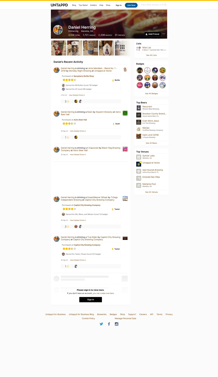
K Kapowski (92, 148)
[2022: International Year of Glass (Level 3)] (139, 78)
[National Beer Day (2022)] (155, 85)
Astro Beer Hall (80, 120)
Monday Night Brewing (80, 71)
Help (101, 5)
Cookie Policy (88, 318)
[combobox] (154, 5)
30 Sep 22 (64, 131)
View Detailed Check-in (77, 95)
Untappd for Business (55, 314)
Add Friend (153, 34)
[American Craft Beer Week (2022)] (139, 85)
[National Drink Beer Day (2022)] (139, 70)
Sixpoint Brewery (104, 112)
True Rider (92, 237)
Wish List (146, 47)
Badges (113, 314)
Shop (108, 5)
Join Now (131, 5)
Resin (89, 112)
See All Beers (151, 143)
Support (132, 314)
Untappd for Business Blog (81, 314)
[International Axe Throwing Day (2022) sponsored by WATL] (162, 78)
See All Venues (151, 192)
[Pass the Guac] (147, 78)
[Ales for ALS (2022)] (147, 85)
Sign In (119, 5)
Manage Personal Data (125, 318)
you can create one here (103, 293)
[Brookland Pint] (147, 70)
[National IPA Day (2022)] (162, 70)
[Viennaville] (155, 78)
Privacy (169, 314)
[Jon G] (76, 101)
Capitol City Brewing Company (99, 200)
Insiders (93, 5)
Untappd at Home (102, 71)
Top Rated (83, 5)
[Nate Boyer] (80, 101)
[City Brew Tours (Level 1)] (162, 85)
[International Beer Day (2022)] (155, 70)
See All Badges (151, 93)
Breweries (102, 314)
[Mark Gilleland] (76, 226)
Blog (74, 5)
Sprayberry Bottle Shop (84, 76)
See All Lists (151, 55)
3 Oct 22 (64, 95)
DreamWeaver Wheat (97, 197)
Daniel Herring (67, 68)
